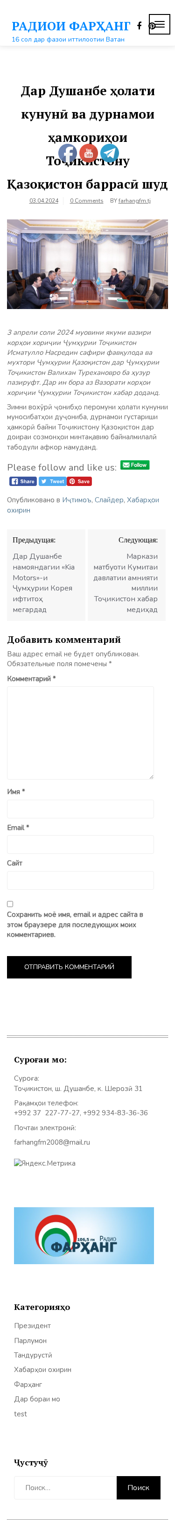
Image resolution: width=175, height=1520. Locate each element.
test (20, 1414)
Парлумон (30, 1340)
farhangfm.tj (135, 200)
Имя (16, 791)
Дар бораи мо (37, 1399)
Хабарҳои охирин (42, 1369)
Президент (32, 1325)
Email (18, 827)
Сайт (14, 863)
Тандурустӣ (33, 1355)
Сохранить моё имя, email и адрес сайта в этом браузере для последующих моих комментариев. (75, 924)
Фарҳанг (28, 1384)
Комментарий (31, 678)
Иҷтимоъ (76, 500)
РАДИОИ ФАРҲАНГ (71, 26)
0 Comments (87, 200)
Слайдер (109, 500)
